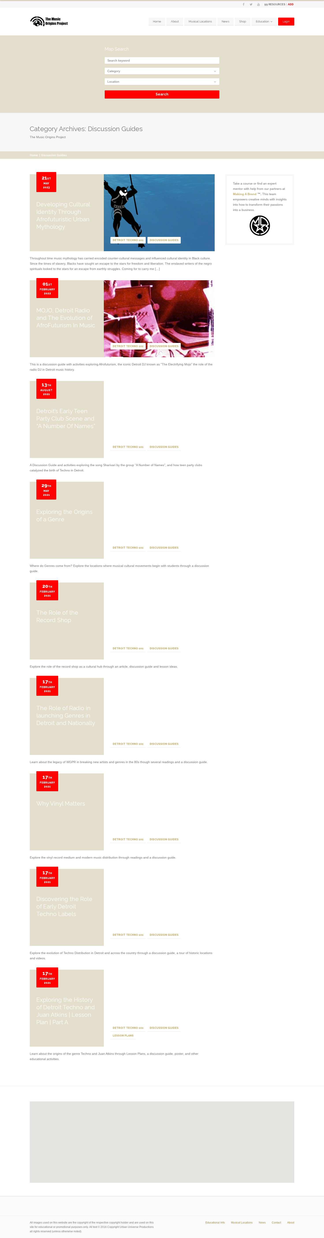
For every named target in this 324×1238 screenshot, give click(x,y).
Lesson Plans (123, 1035)
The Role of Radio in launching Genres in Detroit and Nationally (65, 715)
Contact (276, 1222)
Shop (242, 21)
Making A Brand (245, 194)
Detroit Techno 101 (128, 240)
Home (157, 21)
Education (262, 21)
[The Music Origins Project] (49, 21)
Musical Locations (200, 21)
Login (286, 21)
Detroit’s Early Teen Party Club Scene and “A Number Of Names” (65, 418)
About (175, 21)
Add (291, 4)
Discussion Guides (164, 240)
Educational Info (215, 1222)
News (225, 21)
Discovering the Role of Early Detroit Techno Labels (64, 906)
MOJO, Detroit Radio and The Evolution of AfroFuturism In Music (65, 318)
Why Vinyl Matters (61, 803)
